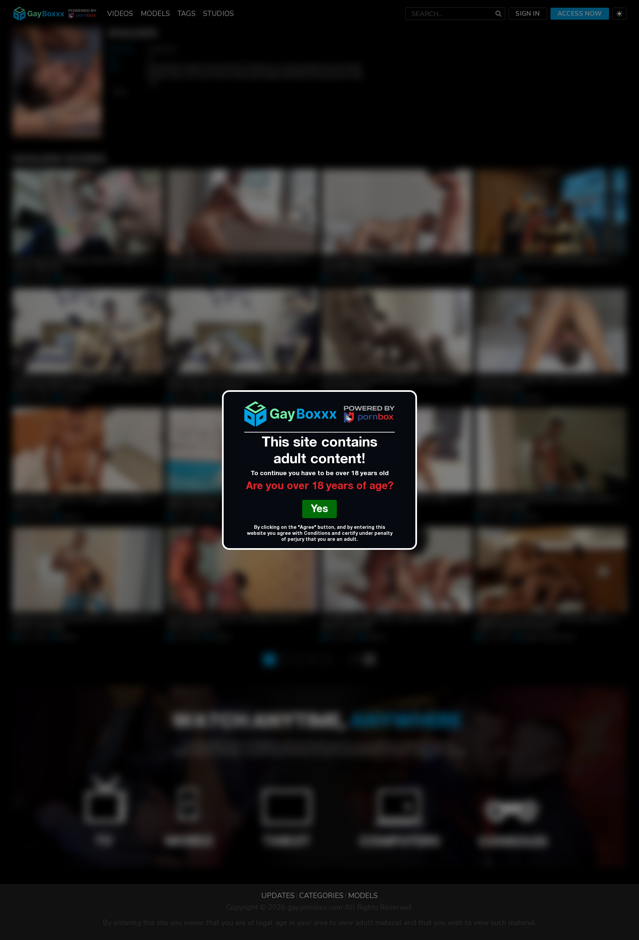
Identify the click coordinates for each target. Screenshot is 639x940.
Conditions (317, 533)
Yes (319, 510)
